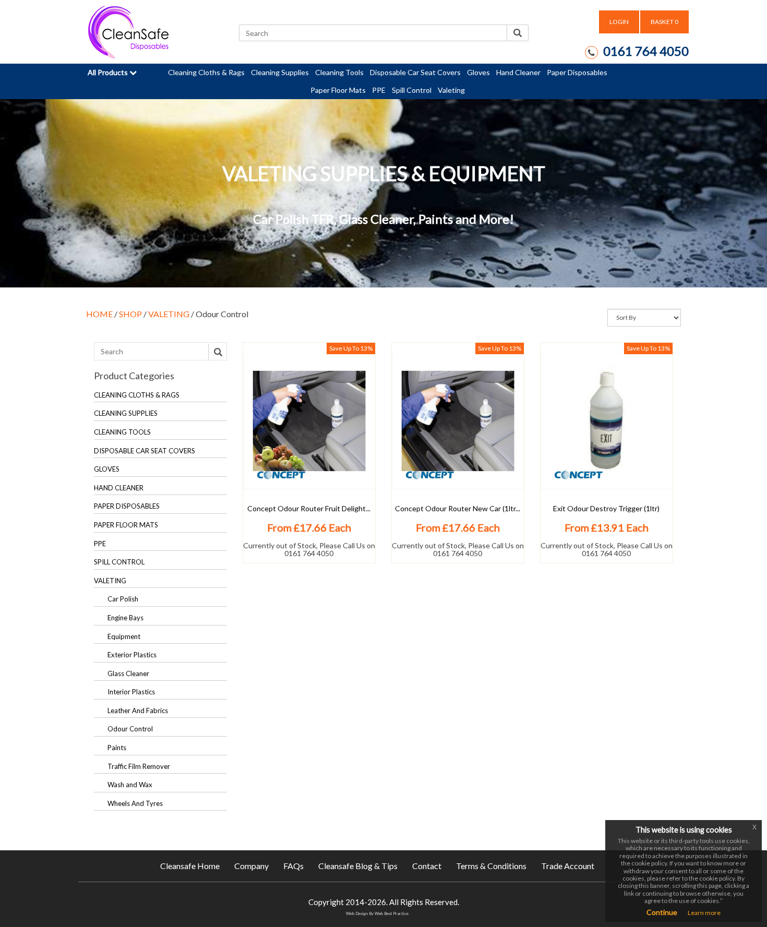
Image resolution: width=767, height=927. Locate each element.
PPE (379, 90)
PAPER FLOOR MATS (126, 525)
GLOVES (106, 469)
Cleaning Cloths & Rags (206, 72)
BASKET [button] (664, 22)
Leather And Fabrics (137, 710)
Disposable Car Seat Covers (415, 72)
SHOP (130, 314)
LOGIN (619, 22)
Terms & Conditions (491, 866)
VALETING (168, 314)
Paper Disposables (577, 72)
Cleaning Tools (339, 72)
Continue (661, 912)
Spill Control (412, 90)
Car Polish (122, 599)
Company (251, 866)
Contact (426, 866)
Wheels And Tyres (135, 803)
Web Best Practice (392, 913)
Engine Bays (125, 617)
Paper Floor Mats (338, 90)
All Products (108, 72)
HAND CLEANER (118, 488)
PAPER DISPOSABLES (127, 506)
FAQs (293, 866)
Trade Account (567, 866)
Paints (116, 747)
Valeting (451, 90)
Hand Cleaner (518, 72)
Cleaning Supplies (280, 72)
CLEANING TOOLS (122, 432)
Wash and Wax (129, 784)
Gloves (478, 72)
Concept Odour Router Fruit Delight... (308, 508)
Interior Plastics (131, 692)
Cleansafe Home (190, 866)
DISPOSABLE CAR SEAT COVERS (144, 451)
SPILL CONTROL (119, 562)
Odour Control (130, 729)
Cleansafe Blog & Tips (358, 866)
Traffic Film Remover (138, 766)
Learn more (704, 913)
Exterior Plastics (132, 655)
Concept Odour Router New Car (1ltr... (457, 508)
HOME (99, 314)
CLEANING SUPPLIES (126, 413)
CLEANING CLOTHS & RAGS (136, 395)
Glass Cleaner (128, 673)
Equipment (123, 636)
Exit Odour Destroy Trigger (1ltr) (606, 508)
